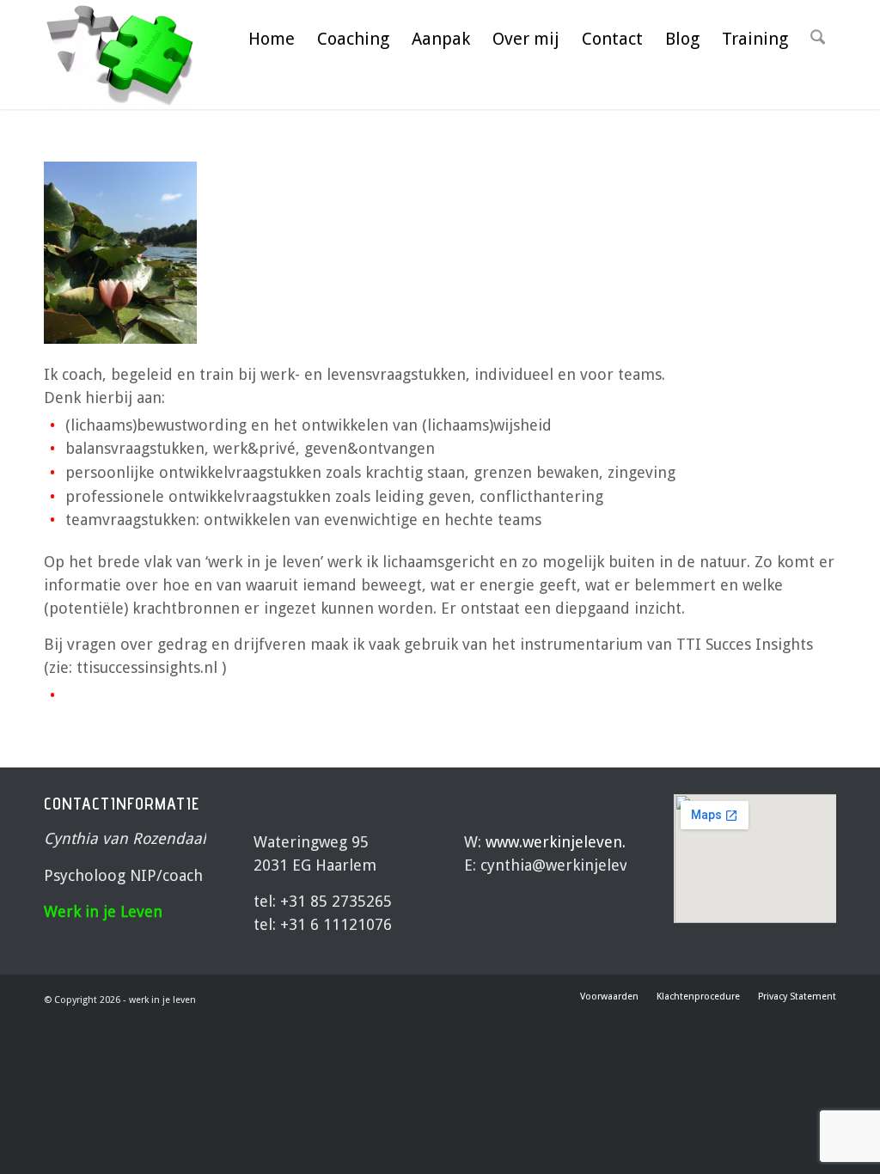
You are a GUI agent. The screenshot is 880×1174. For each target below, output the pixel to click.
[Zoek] (817, 38)
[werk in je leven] (121, 54)
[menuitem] (271, 38)
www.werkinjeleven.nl (562, 842)
